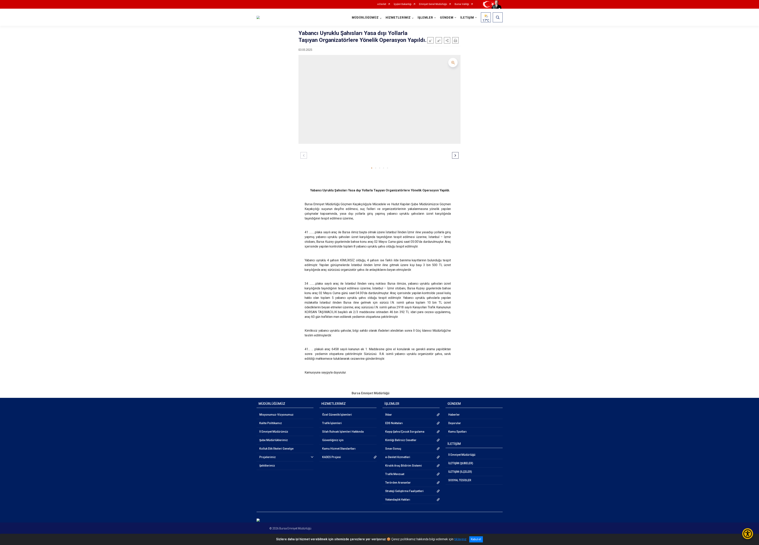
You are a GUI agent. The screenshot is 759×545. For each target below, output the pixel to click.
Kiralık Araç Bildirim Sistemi (403, 465)
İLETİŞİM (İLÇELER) (460, 471)
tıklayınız (460, 539)
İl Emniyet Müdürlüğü (461, 454)
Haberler (454, 414)
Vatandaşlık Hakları (397, 499)
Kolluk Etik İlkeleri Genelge (276, 448)
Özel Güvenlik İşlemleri (337, 414)
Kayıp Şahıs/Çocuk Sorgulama (404, 431)
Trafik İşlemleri (332, 423)
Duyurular (454, 423)
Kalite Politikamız (270, 423)
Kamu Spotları (457, 431)
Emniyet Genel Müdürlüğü (433, 4)
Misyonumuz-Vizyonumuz (276, 414)
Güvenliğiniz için (333, 440)
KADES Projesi (331, 457)
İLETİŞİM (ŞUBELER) (460, 463)
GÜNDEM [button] (446, 17)
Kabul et (476, 539)
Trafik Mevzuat (394, 474)
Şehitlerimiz (267, 465)
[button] (447, 40)
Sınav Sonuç (393, 448)
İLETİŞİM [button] (467, 17)
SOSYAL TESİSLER (459, 480)
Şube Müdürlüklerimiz (273, 440)
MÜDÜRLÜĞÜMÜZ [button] (365, 17)
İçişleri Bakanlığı (403, 4)
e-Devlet (381, 4)
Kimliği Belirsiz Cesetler (400, 440)
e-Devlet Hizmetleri (397, 457)
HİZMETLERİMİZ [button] (398, 17)
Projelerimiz (267, 457)
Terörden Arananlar (398, 482)
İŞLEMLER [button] (425, 17)
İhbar (388, 414)
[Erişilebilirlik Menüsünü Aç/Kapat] (747, 533)
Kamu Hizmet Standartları (339, 448)
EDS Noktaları (394, 423)
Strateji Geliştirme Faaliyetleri (404, 491)
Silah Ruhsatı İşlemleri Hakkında (343, 431)
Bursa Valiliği (462, 4)
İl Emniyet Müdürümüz (273, 431)
